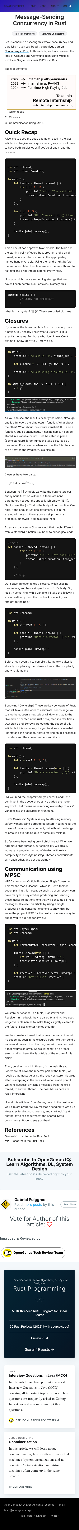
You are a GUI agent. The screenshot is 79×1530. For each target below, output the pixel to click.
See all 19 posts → (39, 1349)
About (55, 6)
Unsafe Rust (39, 1338)
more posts (33, 1205)
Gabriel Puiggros (29, 1199)
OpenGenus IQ (13, 1504)
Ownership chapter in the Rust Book (27, 1136)
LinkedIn (41, 1515)
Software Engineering (52, 33)
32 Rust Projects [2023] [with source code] (39, 1326)
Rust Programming (25, 33)
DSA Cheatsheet (14, 6)
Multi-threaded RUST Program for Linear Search (39, 1313)
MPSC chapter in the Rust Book (24, 1140)
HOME (32, 6)
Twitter (54, 1515)
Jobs (43, 6)
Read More (70, 1204)
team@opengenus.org (17, 1510)
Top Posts (26, 1515)
